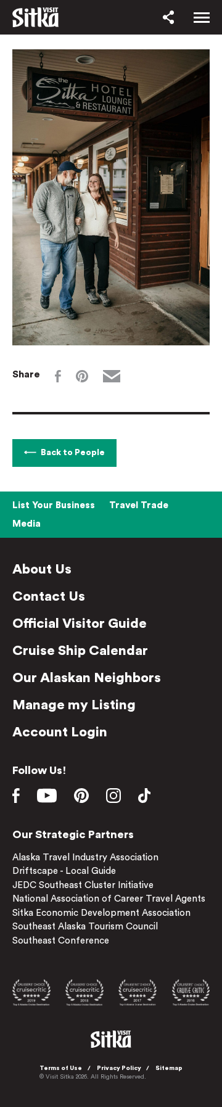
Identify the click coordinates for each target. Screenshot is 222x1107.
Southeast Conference (60, 940)
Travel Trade (138, 505)
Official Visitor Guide (79, 623)
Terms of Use (60, 1068)
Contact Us (48, 596)
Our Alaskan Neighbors (86, 678)
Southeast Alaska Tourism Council (85, 926)
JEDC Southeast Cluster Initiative (83, 885)
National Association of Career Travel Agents (108, 898)
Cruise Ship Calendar (80, 650)
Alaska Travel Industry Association (85, 857)
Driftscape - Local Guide (64, 871)
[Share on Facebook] (58, 376)
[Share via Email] (111, 376)
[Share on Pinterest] (82, 376)
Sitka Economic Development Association (101, 913)
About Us (42, 569)
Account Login (59, 732)
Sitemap (169, 1068)
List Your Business (53, 505)
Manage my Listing (74, 705)
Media (26, 524)
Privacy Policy (119, 1068)
